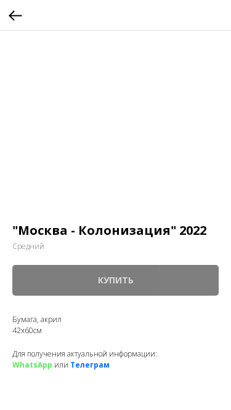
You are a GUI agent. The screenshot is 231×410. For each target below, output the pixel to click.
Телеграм (90, 365)
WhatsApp (32, 365)
